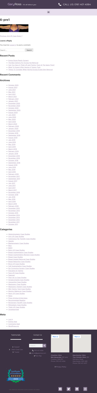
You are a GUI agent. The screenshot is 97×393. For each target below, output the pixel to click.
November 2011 (14, 222)
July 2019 (11, 140)
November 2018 (14, 158)
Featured (11, 275)
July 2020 (12, 115)
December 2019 (14, 131)
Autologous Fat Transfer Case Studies (22, 239)
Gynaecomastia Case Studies (18, 280)
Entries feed (12, 322)
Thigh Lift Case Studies (16, 307)
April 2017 (12, 188)
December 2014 (14, 215)
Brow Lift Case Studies (16, 264)
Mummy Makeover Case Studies (19, 291)
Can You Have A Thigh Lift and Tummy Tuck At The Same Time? (31, 65)
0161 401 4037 (82, 363)
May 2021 (11, 92)
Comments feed (14, 324)
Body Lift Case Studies (16, 250)
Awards (11, 241)
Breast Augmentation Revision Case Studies (24, 255)
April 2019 (12, 147)
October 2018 (13, 160)
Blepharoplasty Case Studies (18, 243)
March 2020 (12, 124)
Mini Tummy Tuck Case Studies (19, 289)
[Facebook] (60, 389)
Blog (10, 246)
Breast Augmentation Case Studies (20, 252)
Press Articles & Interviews (17, 298)
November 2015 (14, 211)
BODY (10, 248)
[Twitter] (68, 389)
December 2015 (14, 208)
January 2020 (13, 128)
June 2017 (12, 185)
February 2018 (13, 174)
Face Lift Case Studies (16, 273)
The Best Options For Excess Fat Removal (23, 63)
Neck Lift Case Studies (16, 293)
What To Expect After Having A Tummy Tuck (24, 67)
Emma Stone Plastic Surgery (18, 60)
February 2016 (13, 206)
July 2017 (11, 183)
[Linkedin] (77, 389)
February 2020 (13, 126)
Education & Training (15, 271)
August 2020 (13, 112)
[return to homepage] (22, 4)
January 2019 (13, 154)
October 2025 (13, 85)
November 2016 (14, 192)
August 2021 (12, 87)
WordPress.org (13, 326)
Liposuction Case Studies (17, 282)
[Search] (44, 345)
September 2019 (14, 135)
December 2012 (14, 220)
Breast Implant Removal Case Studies (21, 259)
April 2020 (12, 122)
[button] (48, 12)
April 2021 (12, 94)
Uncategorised (13, 309)
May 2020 (12, 119)
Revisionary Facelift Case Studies (20, 303)
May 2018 (11, 170)
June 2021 (12, 90)
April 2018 (12, 172)
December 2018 (14, 156)
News (10, 296)
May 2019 (11, 144)
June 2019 (12, 142)
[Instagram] (85, 389)
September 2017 (14, 179)
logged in (12, 45)
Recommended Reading (16, 300)
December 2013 (14, 217)
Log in (10, 319)
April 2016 (12, 201)
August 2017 (12, 181)
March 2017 (12, 190)
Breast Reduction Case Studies (19, 262)
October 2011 (13, 224)
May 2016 (11, 199)
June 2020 (12, 117)
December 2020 (14, 103)
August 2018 (12, 165)
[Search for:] (12, 50)
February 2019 (13, 151)
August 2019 (12, 138)
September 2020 (14, 110)
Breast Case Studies (15, 257)
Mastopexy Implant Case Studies (20, 287)
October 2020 (13, 108)
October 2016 (13, 195)
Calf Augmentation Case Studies (20, 266)
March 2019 (12, 149)
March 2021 (12, 97)
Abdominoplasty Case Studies (19, 234)
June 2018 (12, 167)
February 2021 (13, 99)
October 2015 (13, 213)
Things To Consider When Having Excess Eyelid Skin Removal (30, 70)
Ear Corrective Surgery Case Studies (21, 268)
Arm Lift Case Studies (16, 236)
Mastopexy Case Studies (17, 284)
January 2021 (13, 101)
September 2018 (14, 163)
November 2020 (14, 106)
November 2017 (14, 176)
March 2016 (12, 204)
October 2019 (13, 133)
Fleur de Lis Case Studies (17, 277)
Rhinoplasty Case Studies (17, 305)
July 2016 (11, 197)
